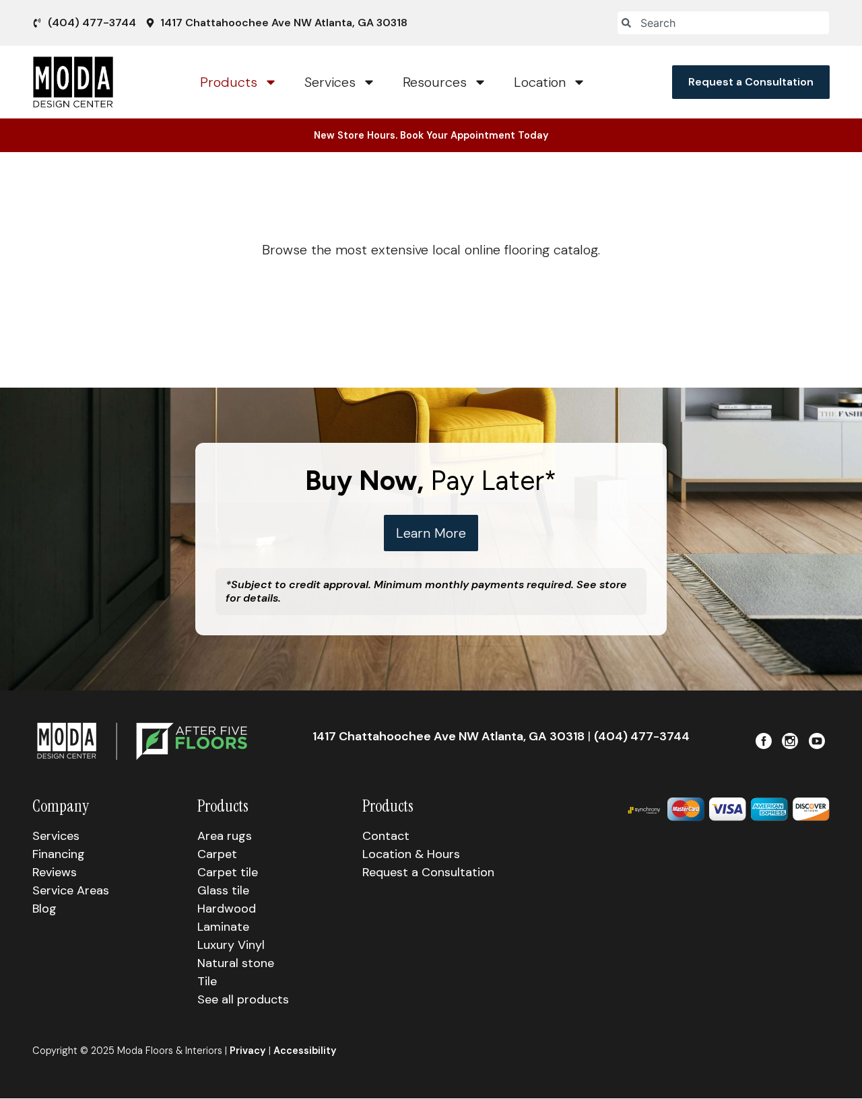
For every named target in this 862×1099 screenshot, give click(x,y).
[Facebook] (763, 741)
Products (228, 82)
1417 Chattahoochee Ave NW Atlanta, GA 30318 (448, 736)
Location (540, 82)
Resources (435, 82)
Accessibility (305, 1050)
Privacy (248, 1050)
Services (330, 82)
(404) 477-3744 (642, 736)
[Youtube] (817, 741)
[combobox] (723, 23)
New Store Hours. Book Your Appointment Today (431, 135)
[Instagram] (790, 741)
